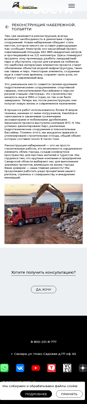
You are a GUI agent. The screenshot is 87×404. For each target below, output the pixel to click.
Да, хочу (43, 289)
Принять (69, 394)
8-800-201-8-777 (43, 342)
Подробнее (36, 394)
